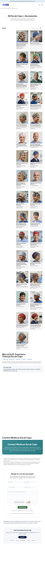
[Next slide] (27, 36)
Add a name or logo (7, 370)
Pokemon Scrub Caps (30, 369)
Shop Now (22, 537)
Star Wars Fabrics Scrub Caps (9, 369)
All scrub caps (14, 370)
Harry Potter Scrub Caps (20, 369)
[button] (37, 28)
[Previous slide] (17, 36)
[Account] (39, 5)
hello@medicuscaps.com (29, 513)
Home (1, 8)
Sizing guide (37, 369)
